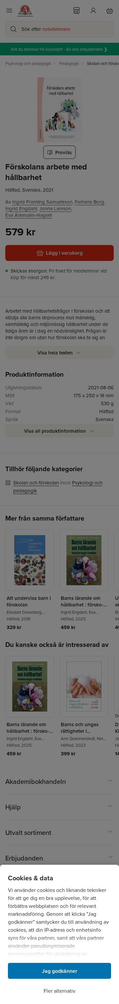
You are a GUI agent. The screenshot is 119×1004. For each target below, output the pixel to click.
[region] (59, 934)
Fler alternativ (59, 990)
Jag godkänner (59, 971)
